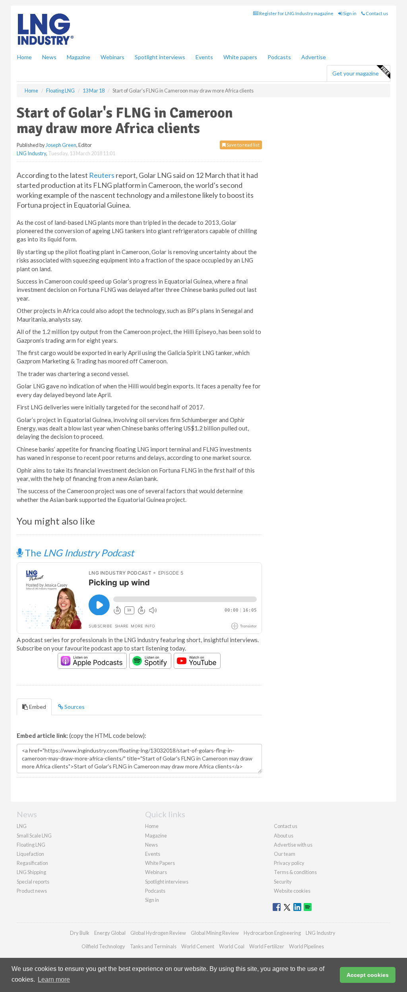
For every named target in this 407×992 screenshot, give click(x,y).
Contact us (376, 13)
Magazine (78, 57)
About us (283, 835)
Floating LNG (31, 844)
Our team (284, 854)
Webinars (112, 57)
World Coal (231, 946)
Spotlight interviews (160, 57)
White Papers (160, 863)
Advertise (313, 57)
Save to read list (243, 145)
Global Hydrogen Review (158, 933)
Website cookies (292, 891)
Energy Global (110, 933)
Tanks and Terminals (153, 946)
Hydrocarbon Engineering (272, 933)
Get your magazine (355, 73)
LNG (22, 826)
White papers (240, 57)
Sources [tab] (74, 706)
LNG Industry (31, 153)
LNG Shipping (31, 872)
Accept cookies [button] (368, 975)
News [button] (49, 57)
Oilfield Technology (103, 946)
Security (283, 881)
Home (24, 57)
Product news (32, 891)
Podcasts (279, 57)
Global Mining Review (215, 933)
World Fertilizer (266, 946)
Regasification (32, 863)
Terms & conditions (295, 872)
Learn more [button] (54, 979)
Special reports (33, 881)
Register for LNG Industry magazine (295, 13)
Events (204, 57)
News (151, 844)
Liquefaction (30, 854)
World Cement (197, 946)
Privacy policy (289, 863)
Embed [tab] (37, 706)
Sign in (349, 13)
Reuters (101, 175)
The (78, 552)
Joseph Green (61, 145)
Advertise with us (293, 844)
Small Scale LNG (34, 835)
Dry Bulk (79, 933)
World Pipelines (306, 946)
